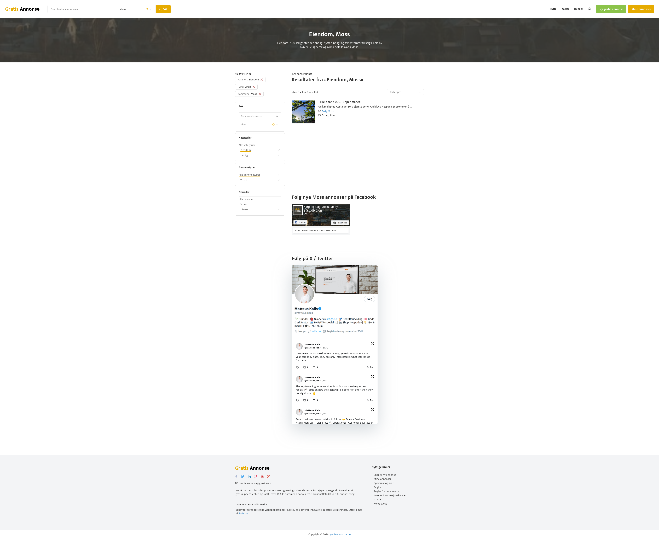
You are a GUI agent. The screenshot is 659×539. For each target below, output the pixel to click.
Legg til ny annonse (385, 474)
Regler (377, 487)
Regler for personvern (386, 491)
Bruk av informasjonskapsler (390, 495)
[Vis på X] (372, 344)
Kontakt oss (380, 503)
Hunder (578, 9)
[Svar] (297, 367)
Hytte (553, 9)
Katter (565, 9)
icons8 (377, 499)
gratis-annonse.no (340, 534)
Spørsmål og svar (384, 483)
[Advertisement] (358, 158)
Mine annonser (382, 479)
